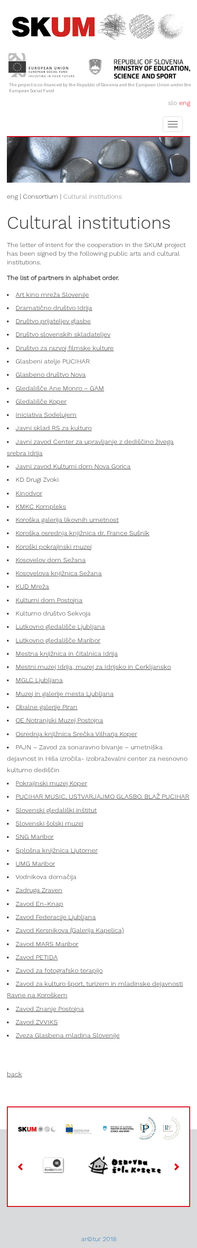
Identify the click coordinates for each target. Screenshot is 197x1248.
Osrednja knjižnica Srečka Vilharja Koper (76, 733)
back (14, 1074)
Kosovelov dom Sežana (51, 559)
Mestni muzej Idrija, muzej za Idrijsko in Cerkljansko (93, 666)
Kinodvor (29, 493)
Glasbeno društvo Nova (51, 374)
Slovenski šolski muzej (49, 823)
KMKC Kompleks (41, 506)
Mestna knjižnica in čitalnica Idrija (67, 653)
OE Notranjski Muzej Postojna (59, 720)
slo (172, 102)
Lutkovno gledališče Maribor (58, 640)
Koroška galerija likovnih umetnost (67, 519)
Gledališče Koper (41, 401)
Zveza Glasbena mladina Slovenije (68, 1035)
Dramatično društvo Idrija (54, 307)
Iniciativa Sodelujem (46, 414)
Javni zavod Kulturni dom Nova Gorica (73, 466)
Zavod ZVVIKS (37, 1022)
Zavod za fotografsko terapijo (59, 970)
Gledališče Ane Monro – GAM (60, 388)
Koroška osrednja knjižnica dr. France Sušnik (82, 533)
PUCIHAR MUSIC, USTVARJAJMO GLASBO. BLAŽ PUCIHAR (102, 796)
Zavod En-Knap (39, 903)
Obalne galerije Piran (46, 707)
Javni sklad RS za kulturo (54, 428)
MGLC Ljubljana (39, 680)
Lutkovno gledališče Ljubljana (60, 626)
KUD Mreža (32, 586)
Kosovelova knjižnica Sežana (59, 573)
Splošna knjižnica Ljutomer (57, 850)
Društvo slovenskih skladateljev (63, 334)
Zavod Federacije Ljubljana (56, 917)
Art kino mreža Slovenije (52, 294)
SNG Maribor (35, 836)
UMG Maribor (35, 863)
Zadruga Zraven (39, 890)
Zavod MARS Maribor (47, 944)
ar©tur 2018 (98, 1239)
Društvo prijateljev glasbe (53, 321)
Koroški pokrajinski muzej (54, 546)
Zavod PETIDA (37, 957)
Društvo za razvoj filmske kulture (65, 348)
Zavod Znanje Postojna (50, 1008)
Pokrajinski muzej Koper (51, 783)
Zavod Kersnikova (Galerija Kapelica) (70, 930)
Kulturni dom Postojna (49, 600)
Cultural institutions (92, 196)
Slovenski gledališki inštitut (56, 810)
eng (184, 102)
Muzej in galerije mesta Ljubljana (65, 693)
